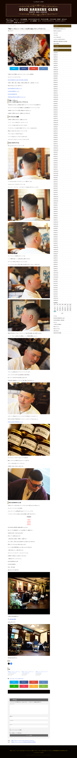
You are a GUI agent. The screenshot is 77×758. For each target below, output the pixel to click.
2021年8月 (56, 179)
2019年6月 (56, 234)
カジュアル (12, 678)
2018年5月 (56, 262)
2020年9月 (56, 202)
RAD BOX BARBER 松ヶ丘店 (34, 19)
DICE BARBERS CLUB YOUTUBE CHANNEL (18, 79)
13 (62, 308)
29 (67, 310)
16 (70, 308)
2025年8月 (56, 78)
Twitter (14, 68)
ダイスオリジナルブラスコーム (48, 20)
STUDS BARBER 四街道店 (55, 19)
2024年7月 (56, 105)
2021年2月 (56, 192)
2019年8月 (56, 230)
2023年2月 (56, 141)
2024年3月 (56, 114)
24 (54, 310)
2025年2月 (56, 90)
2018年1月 (56, 270)
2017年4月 (56, 289)
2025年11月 (56, 71)
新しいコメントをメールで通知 (15, 729)
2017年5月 (56, 287)
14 (65, 308)
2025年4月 (56, 86)
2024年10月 (56, 99)
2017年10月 (56, 276)
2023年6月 (56, 133)
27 (62, 310)
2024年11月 (56, 97)
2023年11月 (56, 122)
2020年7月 (56, 207)
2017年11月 (56, 274)
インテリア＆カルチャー (24, 20)
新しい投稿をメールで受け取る (15, 732)
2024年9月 (56, 101)
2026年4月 (56, 61)
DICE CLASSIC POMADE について (15, 421)
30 (70, 310)
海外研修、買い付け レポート (19, 22)
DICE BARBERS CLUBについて (15, 88)
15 (67, 308)
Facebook (24, 68)
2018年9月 (56, 253)
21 (65, 309)
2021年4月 (56, 188)
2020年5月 (56, 211)
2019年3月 (56, 240)
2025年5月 (56, 84)
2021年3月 (56, 190)
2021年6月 (56, 183)
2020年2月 (56, 217)
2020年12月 (56, 196)
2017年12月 (56, 272)
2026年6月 (56, 56)
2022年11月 (56, 147)
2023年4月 (56, 137)
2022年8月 (56, 154)
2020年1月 (56, 219)
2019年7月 (56, 232)
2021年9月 (56, 177)
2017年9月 (56, 279)
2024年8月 (56, 103)
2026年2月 (56, 65)
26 (60, 310)
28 (65, 310)
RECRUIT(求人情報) (44, 19)
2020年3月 (56, 215)
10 (54, 308)
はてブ (43, 68)
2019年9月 (56, 228)
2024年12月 (56, 94)
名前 (11, 716)
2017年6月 (56, 285)
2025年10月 (56, 73)
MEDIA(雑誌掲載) (23, 19)
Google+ (33, 68)
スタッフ (39, 20)
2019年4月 (56, 238)
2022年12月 (56, 145)
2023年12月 (56, 120)
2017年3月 (56, 291)
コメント (12, 703)
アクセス (16, 20)
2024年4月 (56, 111)
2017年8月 (56, 281)
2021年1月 (56, 194)
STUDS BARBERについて (13, 91)
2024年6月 (56, 107)
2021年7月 (56, 181)
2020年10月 (56, 200)
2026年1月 (56, 67)
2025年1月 (56, 92)
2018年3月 (56, 266)
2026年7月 (56, 54)
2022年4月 (56, 162)
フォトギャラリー (9, 22)
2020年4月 (56, 213)
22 (67, 309)
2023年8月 (56, 128)
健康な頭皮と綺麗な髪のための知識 (60, 41)
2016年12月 (56, 298)
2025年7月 (56, 80)
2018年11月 (56, 249)
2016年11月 (56, 300)
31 (54, 311)
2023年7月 (56, 130)
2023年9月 (56, 126)
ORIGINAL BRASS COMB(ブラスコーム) (16, 97)
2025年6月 (56, 82)
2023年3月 (56, 139)
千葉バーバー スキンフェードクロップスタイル (42, 672)
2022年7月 (56, 156)
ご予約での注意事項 (10, 20)
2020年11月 (56, 198)
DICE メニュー (16, 19)
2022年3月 (56, 164)
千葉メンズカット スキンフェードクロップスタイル (28, 672)
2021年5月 (56, 185)
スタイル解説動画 (33, 20)
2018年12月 (56, 247)
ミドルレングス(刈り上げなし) (59, 39)
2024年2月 (56, 116)
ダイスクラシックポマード (60, 20)
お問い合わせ (64, 19)
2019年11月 (56, 224)
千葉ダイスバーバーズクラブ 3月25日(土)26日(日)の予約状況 (23, 742)
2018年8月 (56, 255)
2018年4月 (56, 264)
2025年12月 (56, 69)
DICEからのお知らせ (57, 30)
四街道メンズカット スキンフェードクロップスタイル (14, 672)
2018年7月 (56, 257)
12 (60, 308)
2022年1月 (56, 169)
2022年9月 (56, 152)
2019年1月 (56, 245)
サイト (11, 724)
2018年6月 (56, 260)
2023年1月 (56, 143)
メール (11, 720)
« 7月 (62, 313)
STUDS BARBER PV (12, 94)
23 (70, 309)
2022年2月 (56, 166)
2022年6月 (56, 158)
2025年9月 (56, 75)
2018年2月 (56, 268)
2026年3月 (56, 63)
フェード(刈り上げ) (19, 678)
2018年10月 (56, 251)
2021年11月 (56, 173)
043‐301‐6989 (13, 619)
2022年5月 (56, 160)
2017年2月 (56, 293)
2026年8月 (56, 52)
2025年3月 (56, 88)
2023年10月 (56, 124)
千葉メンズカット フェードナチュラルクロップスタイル (22, 740)
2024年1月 (56, 118)
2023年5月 (56, 135)
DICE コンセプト (9, 19)
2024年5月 (56, 109)
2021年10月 (56, 175)
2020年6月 (56, 209)
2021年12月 (56, 171)
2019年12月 (56, 221)
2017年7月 (56, 283)
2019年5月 (56, 236)
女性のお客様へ (56, 43)
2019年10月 (56, 226)
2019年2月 (56, 243)
